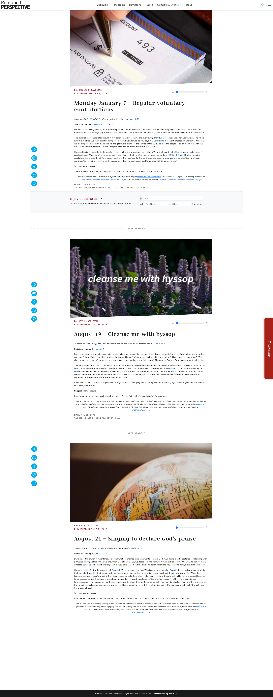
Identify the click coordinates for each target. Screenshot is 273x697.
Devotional (135, 4)
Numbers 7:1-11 (99, 124)
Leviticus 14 (79, 368)
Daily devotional (84, 184)
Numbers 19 (173, 368)
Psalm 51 (87, 570)
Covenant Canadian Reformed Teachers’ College (179, 179)
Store (149, 4)
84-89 (110, 124)
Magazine (102, 4)
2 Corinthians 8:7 (159, 140)
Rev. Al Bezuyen (88, 321)
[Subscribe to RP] (34, 183)
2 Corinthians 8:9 (177, 155)
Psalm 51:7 (160, 343)
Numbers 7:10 (132, 119)
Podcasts (119, 4)
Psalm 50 (116, 570)
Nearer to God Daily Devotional (102, 187)
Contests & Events (168, 4)
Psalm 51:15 (136, 548)
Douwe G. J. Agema (90, 90)
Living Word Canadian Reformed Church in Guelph (103, 179)
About (188, 4)
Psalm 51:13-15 (99, 553)
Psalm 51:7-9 (98, 349)
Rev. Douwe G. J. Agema (133, 187)
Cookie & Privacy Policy (164, 693)
